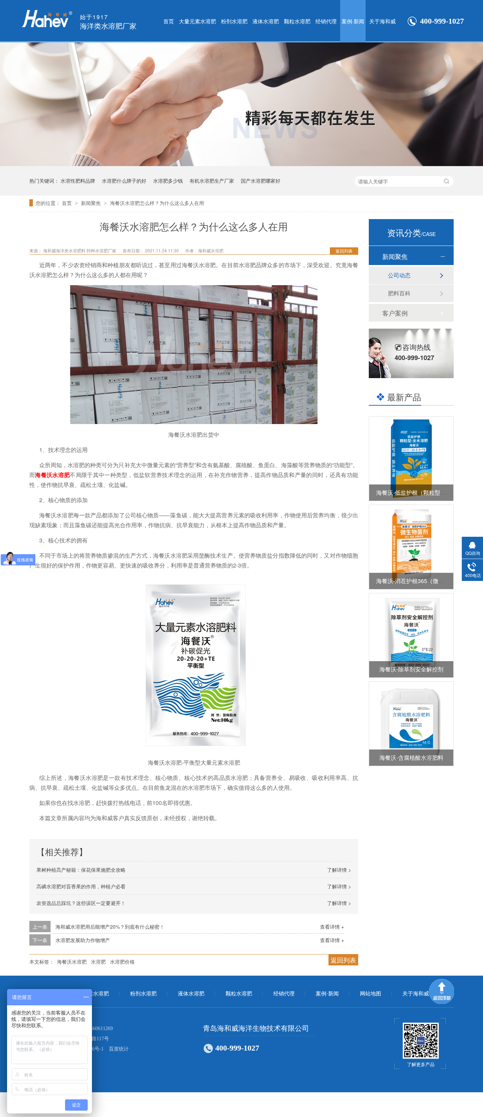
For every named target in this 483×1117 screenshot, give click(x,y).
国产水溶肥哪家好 (260, 180)
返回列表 (344, 251)
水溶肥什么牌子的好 (124, 180)
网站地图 (370, 994)
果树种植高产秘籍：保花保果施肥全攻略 (81, 869)
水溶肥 (98, 961)
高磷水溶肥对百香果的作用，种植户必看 (81, 886)
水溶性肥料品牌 (77, 180)
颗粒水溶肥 (297, 21)
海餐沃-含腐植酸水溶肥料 (411, 757)
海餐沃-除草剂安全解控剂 (411, 669)
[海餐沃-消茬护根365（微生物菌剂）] (411, 547)
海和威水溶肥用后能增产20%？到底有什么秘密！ (110, 926)
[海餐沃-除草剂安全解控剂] (411, 635)
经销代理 (326, 21)
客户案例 (395, 312)
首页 (168, 21)
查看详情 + (332, 926)
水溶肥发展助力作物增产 (83, 939)
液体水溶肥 (265, 21)
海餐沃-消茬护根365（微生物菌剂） (421, 581)
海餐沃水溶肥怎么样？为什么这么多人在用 (157, 202)
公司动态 (399, 275)
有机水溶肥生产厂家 (212, 180)
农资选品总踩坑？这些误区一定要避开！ (81, 902)
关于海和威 (382, 21)
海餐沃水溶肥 (52, 475)
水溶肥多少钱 (168, 180)
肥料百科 (399, 293)
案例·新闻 (353, 21)
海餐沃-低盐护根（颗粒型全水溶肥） (422, 492)
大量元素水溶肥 (197, 21)
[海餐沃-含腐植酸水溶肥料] (411, 724)
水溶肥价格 (122, 961)
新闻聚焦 (91, 202)
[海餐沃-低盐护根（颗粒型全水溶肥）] (411, 459)
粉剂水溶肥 (234, 21)
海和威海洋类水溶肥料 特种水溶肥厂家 (80, 250)
